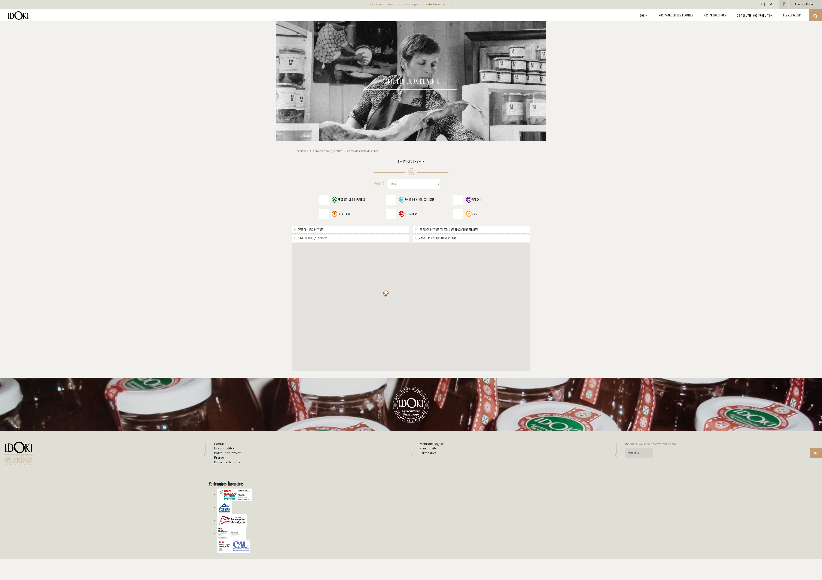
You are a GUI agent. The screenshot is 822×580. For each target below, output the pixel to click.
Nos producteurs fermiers (676, 15)
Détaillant (344, 214)
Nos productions (715, 15)
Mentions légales (432, 444)
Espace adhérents (227, 462)
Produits (379, 184)
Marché (476, 199)
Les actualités (792, 15)
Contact (220, 444)
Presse (219, 457)
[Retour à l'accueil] (18, 14)
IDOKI (642, 15)
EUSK (769, 4)
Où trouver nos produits (753, 15)
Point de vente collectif (419, 199)
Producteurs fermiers (351, 199)
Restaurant (411, 214)
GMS (474, 214)
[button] (385, 293)
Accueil (301, 151)
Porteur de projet (227, 453)
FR (761, 4)
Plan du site (428, 448)
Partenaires (428, 453)
